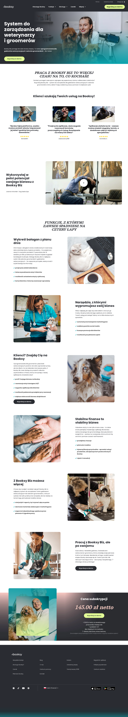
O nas (42, 665)
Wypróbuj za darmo (115, 7)
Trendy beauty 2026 (73, 669)
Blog (41, 660)
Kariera (69, 660)
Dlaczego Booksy (39, 7)
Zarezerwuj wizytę (108, 1)
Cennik (73, 7)
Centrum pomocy (45, 669)
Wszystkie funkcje (18, 660)
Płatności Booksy (18, 674)
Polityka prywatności (100, 665)
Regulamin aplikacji (100, 660)
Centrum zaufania (99, 669)
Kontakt (42, 674)
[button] (52, 7)
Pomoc (97, 1)
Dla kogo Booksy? (18, 665)
